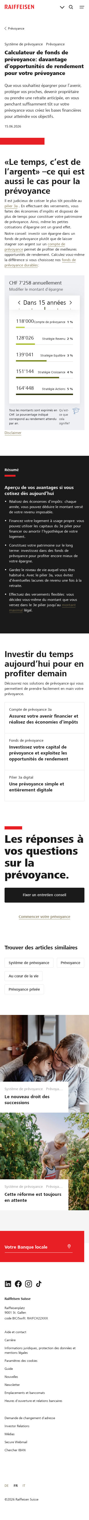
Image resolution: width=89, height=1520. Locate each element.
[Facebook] (18, 1283)
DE (6, 1485)
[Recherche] (71, 7)
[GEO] (69, 1246)
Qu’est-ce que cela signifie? (64, 417)
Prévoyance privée (24, 989)
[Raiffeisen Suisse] (19, 7)
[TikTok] (38, 1283)
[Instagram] (28, 1283)
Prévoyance (70, 963)
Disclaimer (13, 433)
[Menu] (82, 7)
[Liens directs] (62, 7)
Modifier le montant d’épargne (36, 289)
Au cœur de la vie (24, 976)
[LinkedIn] (8, 1283)
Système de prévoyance (29, 963)
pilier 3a (11, 206)
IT (24, 1485)
